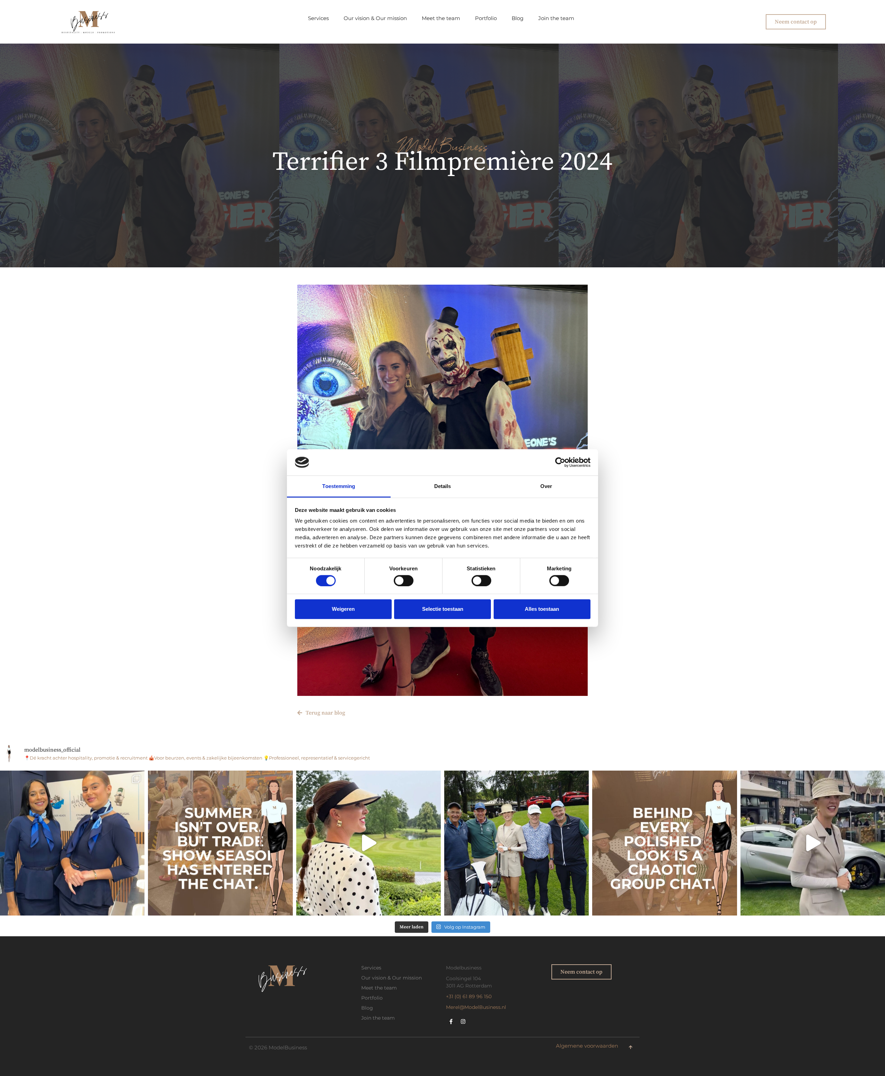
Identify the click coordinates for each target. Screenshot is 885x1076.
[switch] (403, 580)
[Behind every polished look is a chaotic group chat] (664, 843)
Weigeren (343, 609)
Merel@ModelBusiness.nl (476, 1007)
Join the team (556, 18)
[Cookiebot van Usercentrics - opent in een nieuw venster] (560, 462)
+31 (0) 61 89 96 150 (469, 996)
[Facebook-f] (451, 1021)
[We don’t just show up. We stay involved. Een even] (516, 843)
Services (318, 18)
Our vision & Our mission (375, 18)
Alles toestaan (542, 609)
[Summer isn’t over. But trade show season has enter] (220, 843)
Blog (517, 18)
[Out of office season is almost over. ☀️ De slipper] (368, 843)
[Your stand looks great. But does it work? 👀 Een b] (72, 843)
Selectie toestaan (442, 609)
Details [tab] (442, 486)
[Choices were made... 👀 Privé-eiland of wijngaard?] (812, 843)
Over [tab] (546, 486)
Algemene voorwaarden (587, 1046)
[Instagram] (463, 1021)
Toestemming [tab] (338, 486)
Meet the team (441, 18)
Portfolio (486, 18)
